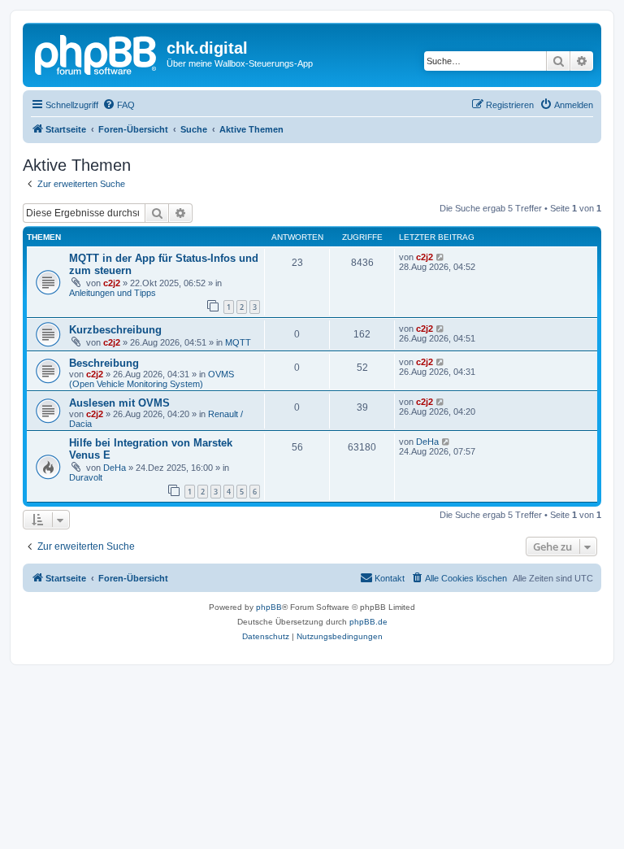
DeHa (114, 467)
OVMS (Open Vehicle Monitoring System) (151, 379)
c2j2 (111, 283)
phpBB (269, 607)
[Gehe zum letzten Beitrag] (441, 257)
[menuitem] (118, 105)
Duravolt (85, 477)
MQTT (238, 342)
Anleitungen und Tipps (112, 293)
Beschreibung (104, 363)
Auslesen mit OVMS (119, 403)
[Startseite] (97, 53)
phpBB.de (368, 621)
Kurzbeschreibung (115, 330)
